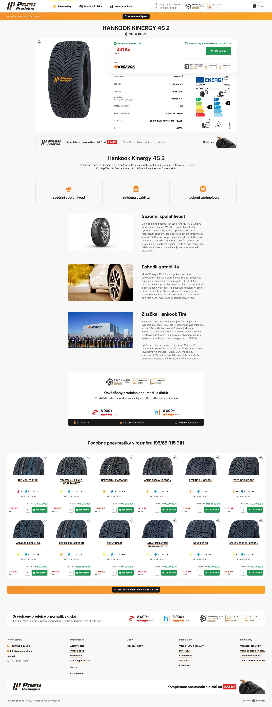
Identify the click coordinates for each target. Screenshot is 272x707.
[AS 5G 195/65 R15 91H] (200, 530)
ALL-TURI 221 (28, 480)
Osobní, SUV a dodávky (191, 645)
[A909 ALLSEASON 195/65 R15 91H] (157, 467)
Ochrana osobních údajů (252, 650)
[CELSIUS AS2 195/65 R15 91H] (244, 467)
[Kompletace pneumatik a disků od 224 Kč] (136, 142)
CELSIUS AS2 (243, 480)
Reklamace (76, 655)
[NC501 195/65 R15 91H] (114, 530)
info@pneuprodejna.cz (170, 4)
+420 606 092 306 (20, 646)
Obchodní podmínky (250, 645)
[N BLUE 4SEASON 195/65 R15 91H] (114, 467)
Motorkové (185, 650)
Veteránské (185, 660)
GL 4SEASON (71, 543)
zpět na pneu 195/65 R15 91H (24, 16)
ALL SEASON (200, 480)
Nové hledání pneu (137, 16)
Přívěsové (184, 665)
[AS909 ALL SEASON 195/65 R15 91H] (244, 530)
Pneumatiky (65, 6)
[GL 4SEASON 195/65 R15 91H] (71, 530)
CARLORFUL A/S (28, 543)
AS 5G (200, 543)
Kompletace (76, 673)
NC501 (114, 543)
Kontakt (11, 656)
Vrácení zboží (77, 650)
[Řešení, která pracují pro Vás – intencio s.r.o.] (258, 700)
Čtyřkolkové (185, 655)
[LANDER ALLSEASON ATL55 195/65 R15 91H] (157, 530)
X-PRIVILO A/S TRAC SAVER (71, 482)
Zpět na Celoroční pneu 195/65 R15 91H (138, 589)
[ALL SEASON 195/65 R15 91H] (200, 467)
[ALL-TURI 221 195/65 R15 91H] (28, 467)
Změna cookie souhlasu (252, 660)
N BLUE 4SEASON (114, 480)
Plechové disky (93, 6)
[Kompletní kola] (194, 687)
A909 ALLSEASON (157, 480)
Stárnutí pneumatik (80, 660)
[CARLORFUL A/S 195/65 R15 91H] (28, 530)
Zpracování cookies (250, 655)
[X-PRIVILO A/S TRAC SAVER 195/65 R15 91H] (71, 467)
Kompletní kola (123, 6)
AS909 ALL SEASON (243, 543)
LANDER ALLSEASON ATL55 (157, 545)
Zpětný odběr (77, 645)
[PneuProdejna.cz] (21, 6)
